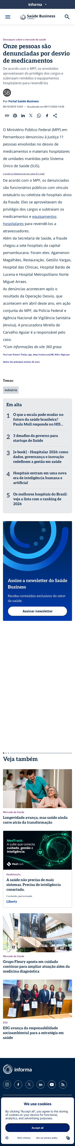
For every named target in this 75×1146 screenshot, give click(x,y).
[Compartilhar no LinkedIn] (23, 116)
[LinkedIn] (41, 1084)
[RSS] (63, 1084)
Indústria (11, 390)
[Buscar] (67, 17)
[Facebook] (18, 1084)
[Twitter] (29, 1084)
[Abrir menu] (8, 17)
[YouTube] (52, 1084)
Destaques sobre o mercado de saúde (24, 39)
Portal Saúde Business (23, 101)
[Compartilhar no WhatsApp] (39, 116)
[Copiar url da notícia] (7, 116)
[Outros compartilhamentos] (55, 116)
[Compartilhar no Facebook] (47, 116)
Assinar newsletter (38, 611)
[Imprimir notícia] (15, 116)
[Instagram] (7, 1084)
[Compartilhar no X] (31, 116)
